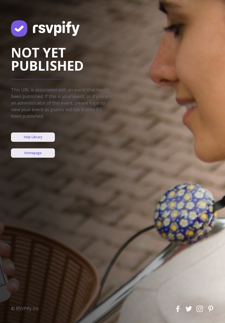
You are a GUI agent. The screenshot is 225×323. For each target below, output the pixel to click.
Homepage (33, 153)
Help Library (33, 137)
